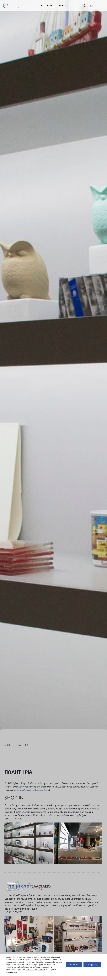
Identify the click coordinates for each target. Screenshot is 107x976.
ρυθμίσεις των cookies (35, 969)
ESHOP (62, 5)
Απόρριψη (92, 964)
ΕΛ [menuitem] (91, 5)
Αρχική (8, 745)
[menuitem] (92, 6)
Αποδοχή (74, 964)
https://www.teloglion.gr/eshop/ (33, 790)
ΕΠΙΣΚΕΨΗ (46, 5)
